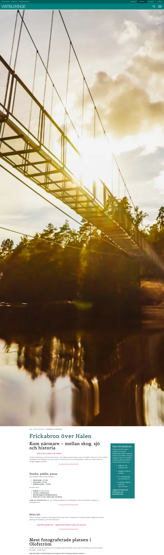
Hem (30, 429)
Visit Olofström (39, 429)
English (133, 1)
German (151, 1)
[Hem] (13, 6)
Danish (160, 1)
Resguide (14, 1)
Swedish (142, 1)
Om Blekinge (6, 1)
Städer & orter (24, 1)
